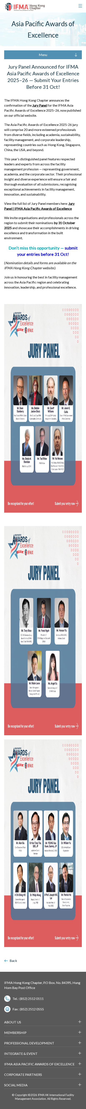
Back (13, 961)
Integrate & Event (21, 1053)
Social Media (16, 1085)
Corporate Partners (23, 1074)
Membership (15, 1033)
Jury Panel (39, 105)
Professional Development (29, 1043)
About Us (12, 1022)
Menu (43, 55)
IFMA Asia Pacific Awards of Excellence (39, 1064)
